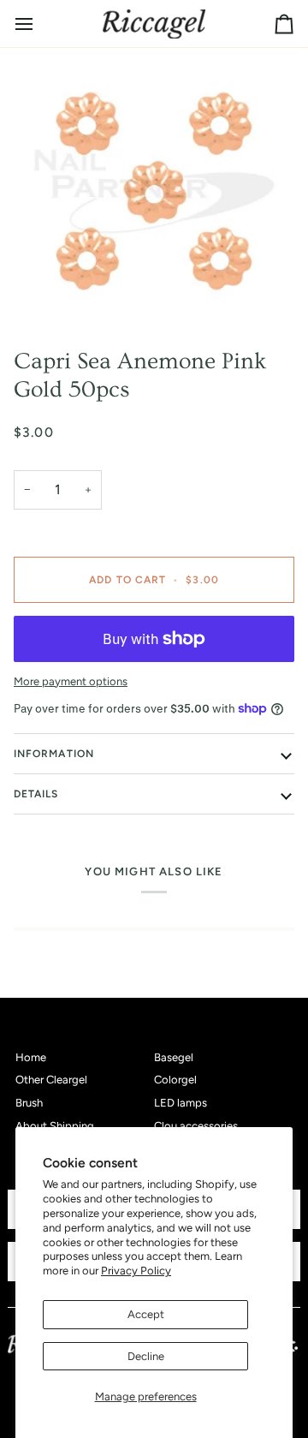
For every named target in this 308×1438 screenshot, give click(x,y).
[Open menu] (39, 23)
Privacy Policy (136, 1270)
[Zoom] (154, 191)
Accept (145, 1314)
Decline (145, 1356)
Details (36, 794)
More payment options (70, 681)
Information (54, 754)
